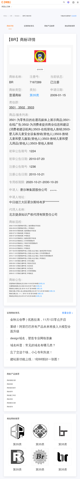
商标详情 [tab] (10, 26)
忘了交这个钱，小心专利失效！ (31, 352)
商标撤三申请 (11, 395)
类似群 (13, 102)
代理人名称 (16, 209)
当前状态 (56, 76)
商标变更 (10, 399)
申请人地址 (16, 197)
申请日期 (56, 89)
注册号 (34, 76)
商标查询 (10, 406)
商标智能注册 (11, 380)
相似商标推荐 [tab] (70, 26)
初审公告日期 (18, 158)
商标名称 (15, 76)
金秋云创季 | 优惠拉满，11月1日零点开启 (38, 319)
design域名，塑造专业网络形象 (31, 338)
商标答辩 (10, 391)
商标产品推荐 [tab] (49, 26)
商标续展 (10, 384)
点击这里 (73, 16)
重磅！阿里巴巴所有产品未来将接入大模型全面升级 (40, 328)
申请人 (13, 189)
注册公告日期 (18, 174)
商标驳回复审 (11, 388)
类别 (33, 89)
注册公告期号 (18, 166)
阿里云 (5, 16)
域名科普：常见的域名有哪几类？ (33, 345)
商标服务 (17, 16)
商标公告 (15, 280)
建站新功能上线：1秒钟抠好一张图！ (35, 359)
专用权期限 (16, 182)
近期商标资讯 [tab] (29, 26)
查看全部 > (67, 312)
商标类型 (15, 89)
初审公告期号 (18, 151)
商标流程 (15, 222)
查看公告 (42, 283)
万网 (11, 16)
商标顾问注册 (11, 403)
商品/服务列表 (18, 115)
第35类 (34, 95)
